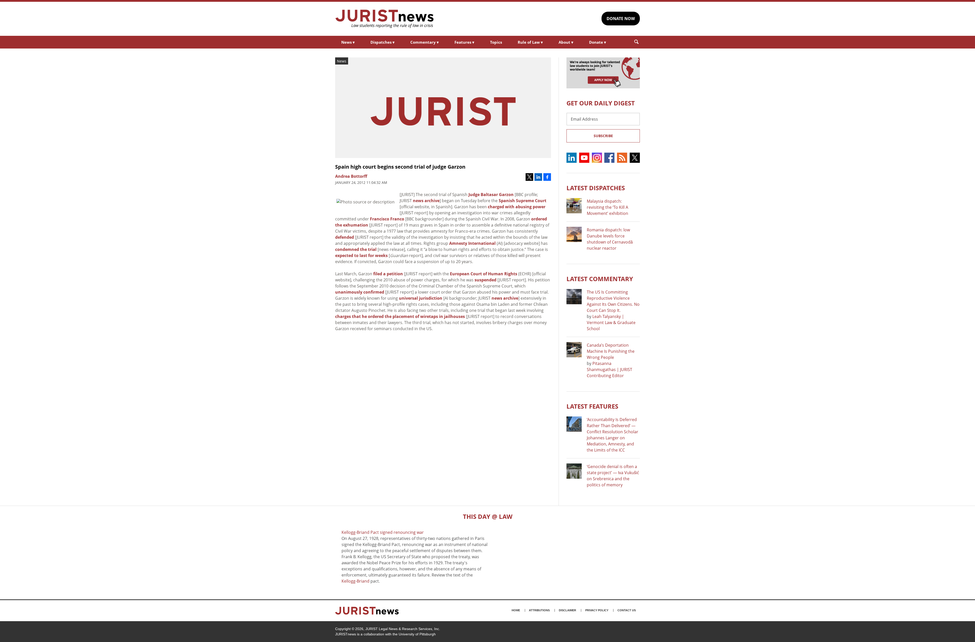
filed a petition (388, 274)
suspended (485, 280)
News (348, 42)
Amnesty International (472, 243)
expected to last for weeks (361, 255)
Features (464, 42)
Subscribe (603, 135)
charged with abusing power (516, 207)
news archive (426, 200)
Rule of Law (530, 42)
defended (344, 237)
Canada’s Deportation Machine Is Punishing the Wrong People (611, 351)
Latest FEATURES (592, 406)
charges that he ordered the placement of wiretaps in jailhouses (400, 316)
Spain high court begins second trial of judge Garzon (400, 166)
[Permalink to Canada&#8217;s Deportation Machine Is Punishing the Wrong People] (574, 349)
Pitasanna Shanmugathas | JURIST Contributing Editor (609, 369)
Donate (597, 42)
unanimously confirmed (359, 292)
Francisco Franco (387, 219)
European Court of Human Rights (483, 274)
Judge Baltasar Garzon (491, 194)
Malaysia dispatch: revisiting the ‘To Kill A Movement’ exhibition (607, 207)
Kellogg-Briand (355, 581)
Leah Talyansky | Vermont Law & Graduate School (611, 322)
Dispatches (382, 42)
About (566, 42)
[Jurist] (384, 18)
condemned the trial (356, 249)
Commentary (424, 42)
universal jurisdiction (420, 298)
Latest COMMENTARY (599, 279)
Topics (496, 42)
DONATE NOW (621, 18)
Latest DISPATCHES (595, 188)
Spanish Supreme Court (522, 200)
